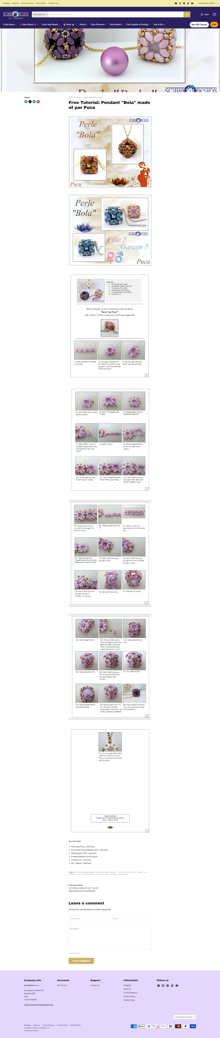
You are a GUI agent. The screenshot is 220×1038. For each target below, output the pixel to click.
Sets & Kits (159, 24)
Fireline (140, 872)
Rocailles (113, 874)
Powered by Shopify (31, 1030)
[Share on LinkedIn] (34, 101)
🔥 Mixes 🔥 (69, 24)
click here (90, 847)
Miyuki (83, 24)
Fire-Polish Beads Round (106, 872)
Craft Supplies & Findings (137, 24)
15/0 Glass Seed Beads (85, 872)
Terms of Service (27, 3)
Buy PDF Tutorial (199, 24)
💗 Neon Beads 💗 (28, 24)
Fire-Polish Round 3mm (126, 872)
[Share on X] (30, 101)
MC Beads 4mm (88, 874)
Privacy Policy (41, 3)
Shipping (6, 3)
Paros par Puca (103, 874)
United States (206, 3)
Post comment (81, 961)
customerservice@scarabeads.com (38, 1005)
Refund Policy (54, 3)
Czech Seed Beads (50, 24)
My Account (62, 985)
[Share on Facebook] (26, 101)
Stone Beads (115, 24)
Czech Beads (9, 24)
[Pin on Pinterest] (38, 101)
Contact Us (95, 985)
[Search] (186, 14)
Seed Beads (124, 874)
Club (214, 24)
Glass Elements (98, 24)
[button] (205, 14)
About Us (15, 3)
